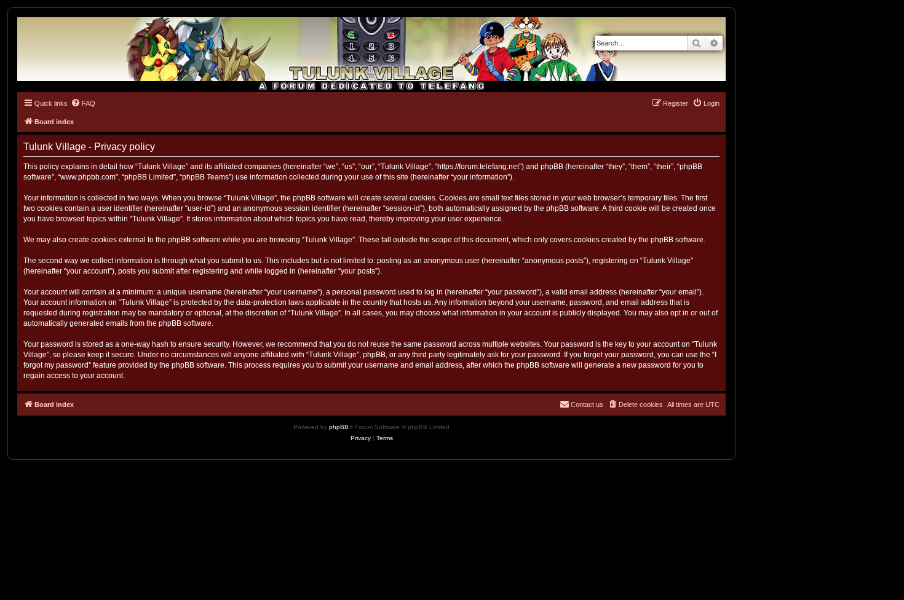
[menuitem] (83, 103)
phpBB (339, 427)
